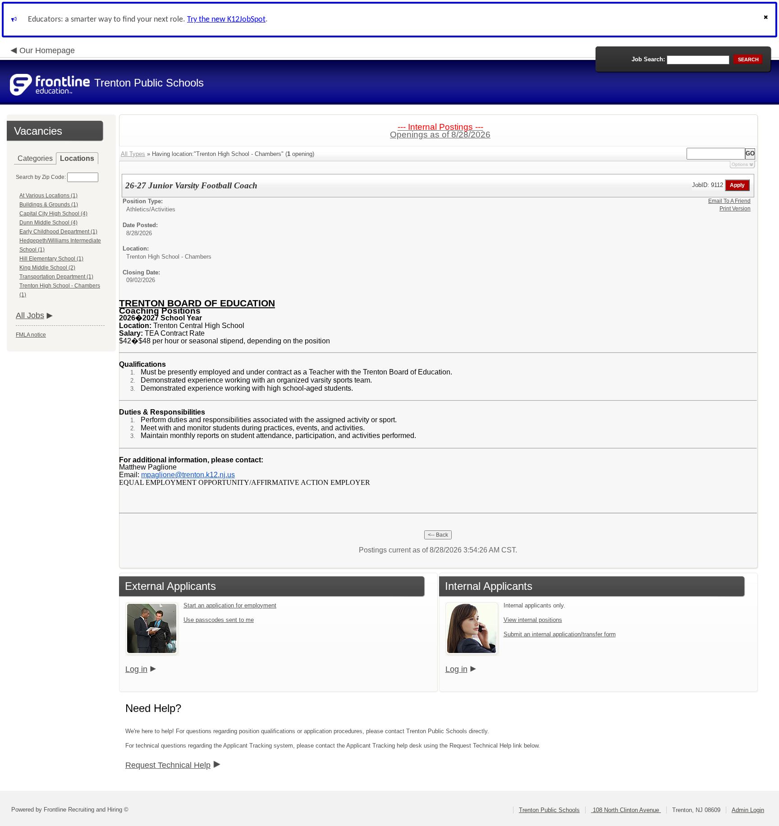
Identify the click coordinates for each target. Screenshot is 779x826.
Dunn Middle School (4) (48, 222)
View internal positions (533, 619)
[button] (767, 19)
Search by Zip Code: (41, 177)
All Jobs (30, 315)
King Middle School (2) (47, 268)
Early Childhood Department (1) (58, 231)
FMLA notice (31, 335)
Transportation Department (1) (56, 277)
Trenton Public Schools (549, 810)
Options (740, 164)
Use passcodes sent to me (218, 619)
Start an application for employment (229, 605)
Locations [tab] (77, 158)
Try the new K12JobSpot (226, 19)
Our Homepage (47, 50)
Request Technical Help (168, 765)
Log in (136, 669)
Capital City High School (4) (53, 213)
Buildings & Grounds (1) (48, 204)
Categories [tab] (35, 158)
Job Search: (648, 59)
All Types (133, 154)
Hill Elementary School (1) (51, 259)
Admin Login (748, 810)
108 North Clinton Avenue (626, 810)
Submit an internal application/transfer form (560, 634)
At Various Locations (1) (48, 195)
